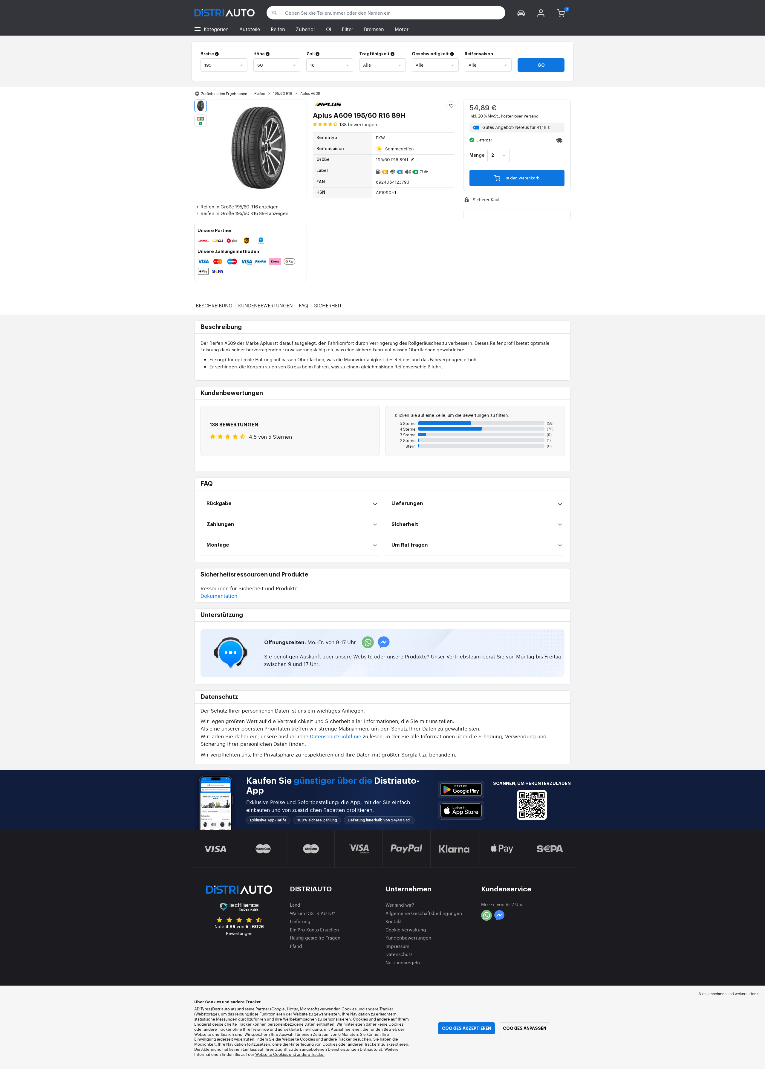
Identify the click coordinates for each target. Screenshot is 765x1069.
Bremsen (374, 29)
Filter (347, 29)
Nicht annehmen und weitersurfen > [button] (729, 993)
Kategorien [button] (216, 29)
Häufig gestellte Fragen (315, 937)
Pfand (296, 946)
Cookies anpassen (524, 1028)
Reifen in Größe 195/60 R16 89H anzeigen (244, 213)
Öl (328, 29)
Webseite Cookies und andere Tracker (290, 1054)
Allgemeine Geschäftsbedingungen (423, 913)
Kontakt (393, 921)
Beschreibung (214, 305)
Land (295, 905)
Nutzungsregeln (402, 962)
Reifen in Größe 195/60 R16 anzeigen (240, 206)
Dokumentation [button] (219, 595)
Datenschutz (398, 954)
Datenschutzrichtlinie (335, 736)
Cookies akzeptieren (466, 1028)
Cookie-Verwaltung (405, 929)
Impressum (397, 946)
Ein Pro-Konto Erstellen (314, 929)
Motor (401, 29)
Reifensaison (479, 54)
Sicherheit (328, 305)
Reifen (278, 29)
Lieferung (300, 921)
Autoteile (249, 29)
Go (541, 65)
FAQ (303, 305)
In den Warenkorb (522, 178)
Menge (476, 155)
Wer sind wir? (399, 905)
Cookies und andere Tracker (326, 1038)
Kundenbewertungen (265, 305)
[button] (521, 12)
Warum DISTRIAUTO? (312, 913)
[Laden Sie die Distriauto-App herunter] (461, 789)
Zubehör (305, 29)
